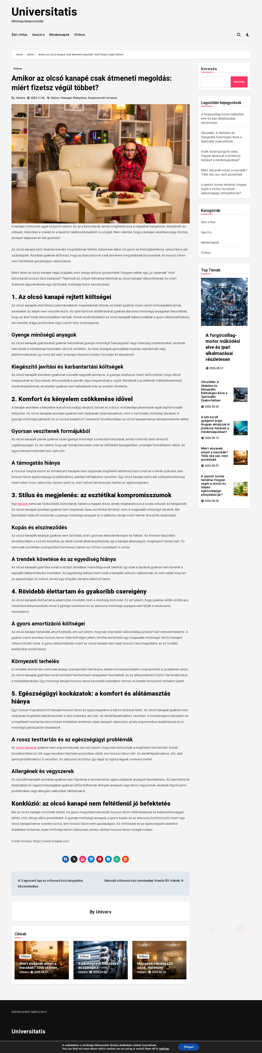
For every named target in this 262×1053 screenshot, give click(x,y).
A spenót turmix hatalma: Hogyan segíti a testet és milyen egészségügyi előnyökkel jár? (224, 189)
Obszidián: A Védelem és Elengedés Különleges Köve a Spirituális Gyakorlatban (221, 137)
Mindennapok (59, 35)
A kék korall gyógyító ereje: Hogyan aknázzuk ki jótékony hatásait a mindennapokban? (221, 156)
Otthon (79, 35)
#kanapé (66, 97)
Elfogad (188, 1047)
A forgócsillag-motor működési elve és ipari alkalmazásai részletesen (222, 118)
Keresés (209, 69)
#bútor (55, 97)
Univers (20, 97)
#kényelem (80, 97)
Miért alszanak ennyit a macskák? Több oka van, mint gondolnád (38, 967)
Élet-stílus (20, 35)
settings (164, 1049)
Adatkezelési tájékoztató (29, 1012)
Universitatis (44, 11)
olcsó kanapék (26, 747)
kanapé (22, 504)
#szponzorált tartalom (102, 97)
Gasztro (38, 35)
